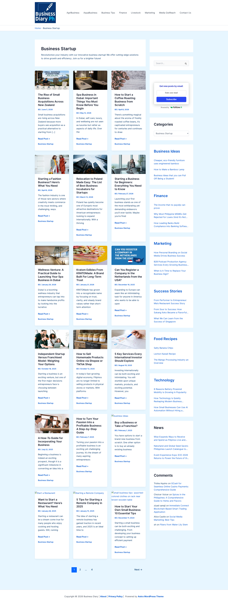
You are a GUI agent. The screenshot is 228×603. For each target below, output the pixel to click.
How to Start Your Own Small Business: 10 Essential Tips (128, 510)
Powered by (165, 107)
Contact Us (185, 12)
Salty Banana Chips (163, 348)
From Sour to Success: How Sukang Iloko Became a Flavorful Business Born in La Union (170, 311)
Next (138, 569)
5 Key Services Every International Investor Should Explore (128, 357)
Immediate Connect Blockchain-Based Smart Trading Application (171, 508)
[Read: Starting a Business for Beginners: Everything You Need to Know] (128, 164)
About (103, 596)
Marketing (150, 12)
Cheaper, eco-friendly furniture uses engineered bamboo (169, 162)
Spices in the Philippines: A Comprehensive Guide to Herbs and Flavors (169, 497)
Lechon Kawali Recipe (165, 353)
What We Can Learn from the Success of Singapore (168, 320)
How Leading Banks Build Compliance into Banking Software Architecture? (171, 225)
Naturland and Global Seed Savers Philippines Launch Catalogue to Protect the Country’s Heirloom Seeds (171, 448)
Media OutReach (167, 12)
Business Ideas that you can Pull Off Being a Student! (170, 177)
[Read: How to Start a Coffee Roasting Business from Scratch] (128, 80)
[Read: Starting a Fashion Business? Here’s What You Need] (52, 164)
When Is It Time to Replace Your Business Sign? (170, 272)
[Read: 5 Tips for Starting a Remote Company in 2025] (88, 492)
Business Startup (45, 144)
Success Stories (168, 291)
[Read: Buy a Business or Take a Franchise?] (119, 415)
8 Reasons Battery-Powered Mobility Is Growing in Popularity (170, 391)
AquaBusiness (90, 12)
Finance (123, 12)
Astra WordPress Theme (151, 596)
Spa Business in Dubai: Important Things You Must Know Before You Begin (87, 101)
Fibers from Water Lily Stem (174, 524)
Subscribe (171, 99)
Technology (164, 380)
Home (38, 28)
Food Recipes (165, 339)
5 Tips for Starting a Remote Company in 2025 (89, 503)
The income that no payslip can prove (169, 206)
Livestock (136, 12)
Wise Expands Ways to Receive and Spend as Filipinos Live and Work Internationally (169, 438)
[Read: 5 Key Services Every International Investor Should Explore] (128, 339)
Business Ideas (167, 151)
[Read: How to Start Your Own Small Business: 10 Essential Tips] (128, 496)
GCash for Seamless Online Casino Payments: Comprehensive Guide (171, 486)
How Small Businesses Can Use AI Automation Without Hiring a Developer (171, 409)
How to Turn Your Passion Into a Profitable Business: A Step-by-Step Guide (89, 425)
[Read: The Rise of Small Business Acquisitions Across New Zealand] (52, 80)
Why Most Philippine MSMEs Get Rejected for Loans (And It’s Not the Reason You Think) (170, 216)
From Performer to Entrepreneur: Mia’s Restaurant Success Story (170, 302)
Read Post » (44, 138)
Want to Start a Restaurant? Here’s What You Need (50, 503)
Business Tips (108, 12)
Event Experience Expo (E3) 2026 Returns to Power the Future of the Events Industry (171, 457)
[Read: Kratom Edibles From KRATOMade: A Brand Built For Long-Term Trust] (90, 255)
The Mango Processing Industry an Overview (171, 361)
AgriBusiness (73, 12)
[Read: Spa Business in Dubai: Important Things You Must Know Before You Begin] (90, 80)
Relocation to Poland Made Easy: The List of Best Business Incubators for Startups (89, 185)
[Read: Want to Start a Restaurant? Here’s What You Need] (45, 492)
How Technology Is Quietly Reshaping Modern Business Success (168, 400)
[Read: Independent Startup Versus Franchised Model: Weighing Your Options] (52, 339)
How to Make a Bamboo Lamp (169, 169)
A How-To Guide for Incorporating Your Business (50, 441)
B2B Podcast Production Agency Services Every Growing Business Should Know (170, 263)
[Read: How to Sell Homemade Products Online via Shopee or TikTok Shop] (90, 339)
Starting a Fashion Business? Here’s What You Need (49, 182)
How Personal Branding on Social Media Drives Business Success (170, 254)
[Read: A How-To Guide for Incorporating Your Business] (52, 423)
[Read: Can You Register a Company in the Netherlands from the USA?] (128, 255)
